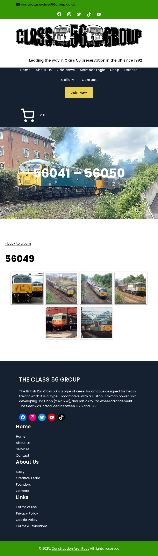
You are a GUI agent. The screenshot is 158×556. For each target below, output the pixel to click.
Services (22, 449)
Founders (23, 484)
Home (21, 436)
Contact (22, 455)
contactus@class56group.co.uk (47, 4)
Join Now (79, 92)
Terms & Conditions (32, 526)
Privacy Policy (27, 513)
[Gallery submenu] (76, 80)
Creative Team (28, 478)
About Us (23, 442)
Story (20, 471)
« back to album (18, 243)
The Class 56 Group (49, 380)
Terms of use (26, 507)
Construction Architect (70, 548)
